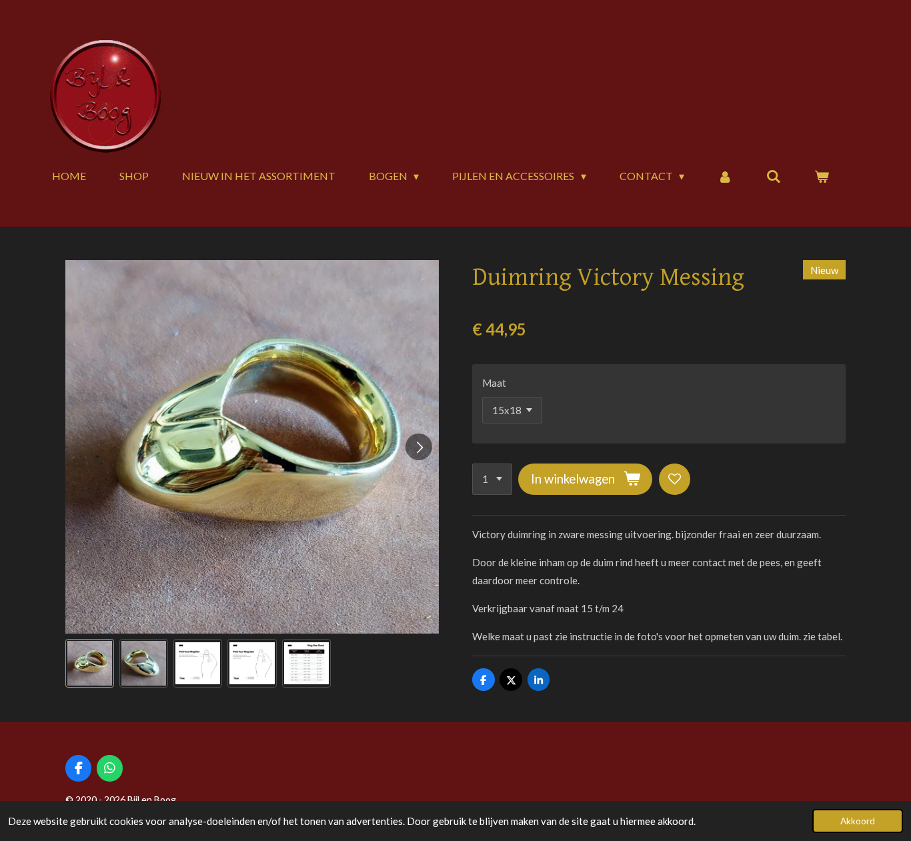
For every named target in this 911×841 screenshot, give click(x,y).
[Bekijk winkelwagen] (821, 176)
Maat (494, 383)
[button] (89, 663)
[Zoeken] (773, 176)
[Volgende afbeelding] (418, 447)
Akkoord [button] (857, 821)
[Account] (725, 176)
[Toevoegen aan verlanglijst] (674, 479)
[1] (492, 479)
